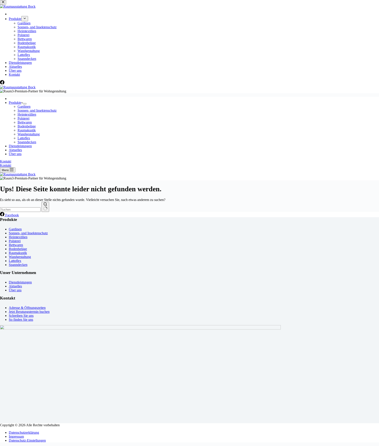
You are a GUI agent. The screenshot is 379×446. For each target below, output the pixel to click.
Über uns (15, 154)
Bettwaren (25, 122)
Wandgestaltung (29, 134)
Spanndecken (27, 142)
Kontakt (5, 161)
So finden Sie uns (21, 319)
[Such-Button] (45, 207)
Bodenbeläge (27, 126)
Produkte (15, 102)
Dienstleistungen (20, 146)
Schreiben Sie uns (21, 315)
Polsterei (23, 118)
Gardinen (24, 106)
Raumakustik (27, 130)
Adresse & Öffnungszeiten (27, 308)
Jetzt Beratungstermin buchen (29, 311)
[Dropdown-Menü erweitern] (25, 103)
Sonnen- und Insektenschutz (37, 110)
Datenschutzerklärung (24, 432)
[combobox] (20, 209)
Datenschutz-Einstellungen (27, 440)
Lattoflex (24, 138)
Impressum (16, 436)
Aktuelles (15, 150)
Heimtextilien (27, 114)
